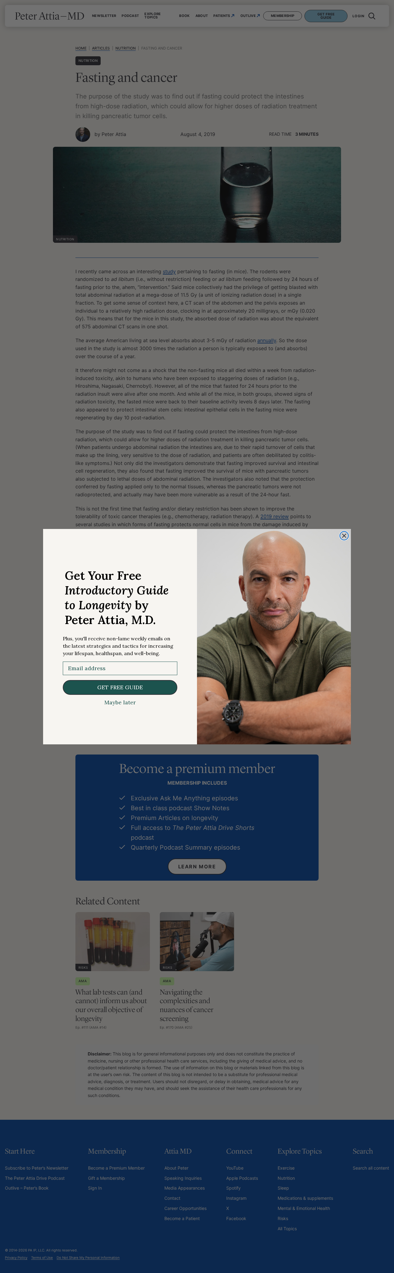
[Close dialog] (344, 535)
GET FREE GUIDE (120, 687)
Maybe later (120, 702)
